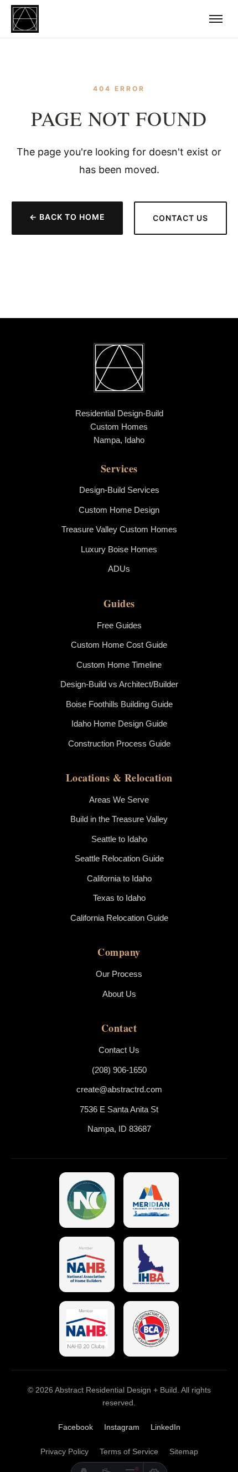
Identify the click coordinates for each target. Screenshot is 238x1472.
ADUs (119, 568)
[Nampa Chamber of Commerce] (87, 1200)
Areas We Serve (119, 799)
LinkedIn (165, 1427)
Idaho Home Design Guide (119, 723)
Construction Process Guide (119, 743)
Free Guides (119, 625)
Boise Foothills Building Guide (119, 704)
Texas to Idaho (119, 898)
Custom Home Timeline (119, 664)
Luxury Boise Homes (119, 549)
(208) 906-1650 (119, 1070)
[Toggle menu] (216, 19)
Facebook (75, 1427)
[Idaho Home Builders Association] (151, 1264)
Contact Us (180, 218)
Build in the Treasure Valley (119, 819)
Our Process (119, 974)
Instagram (121, 1427)
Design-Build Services (119, 490)
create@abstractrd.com (119, 1089)
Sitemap (183, 1451)
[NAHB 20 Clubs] (87, 1329)
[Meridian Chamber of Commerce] (151, 1200)
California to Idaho (119, 878)
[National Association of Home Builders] (87, 1264)
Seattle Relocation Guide (119, 858)
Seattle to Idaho (119, 839)
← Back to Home (67, 216)
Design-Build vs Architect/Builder (119, 684)
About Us (119, 994)
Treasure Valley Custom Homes (119, 529)
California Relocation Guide (119, 917)
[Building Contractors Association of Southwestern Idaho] (151, 1329)
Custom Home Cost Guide (119, 644)
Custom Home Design (119, 510)
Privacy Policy (64, 1451)
